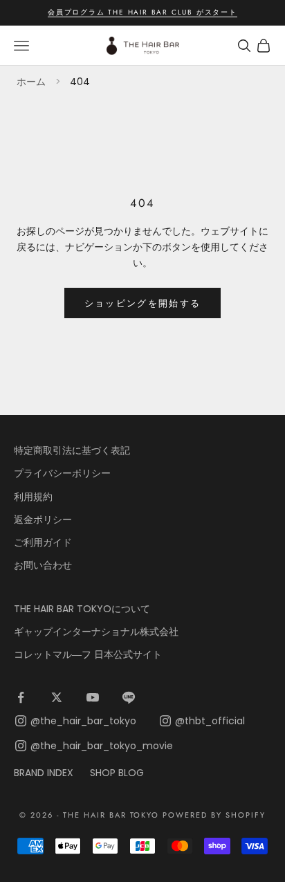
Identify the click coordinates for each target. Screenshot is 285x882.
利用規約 (33, 497)
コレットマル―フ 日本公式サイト (88, 654)
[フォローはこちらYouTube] (93, 697)
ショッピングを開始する (142, 303)
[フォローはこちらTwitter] (57, 697)
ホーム (31, 82)
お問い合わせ (43, 565)
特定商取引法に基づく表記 (72, 450)
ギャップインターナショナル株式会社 (96, 631)
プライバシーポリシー (62, 473)
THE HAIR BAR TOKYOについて (82, 609)
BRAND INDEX (43, 773)
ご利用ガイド (43, 542)
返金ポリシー (43, 519)
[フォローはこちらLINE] (129, 697)
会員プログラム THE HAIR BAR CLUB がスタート (142, 12)
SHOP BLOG (117, 773)
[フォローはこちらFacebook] (21, 697)
